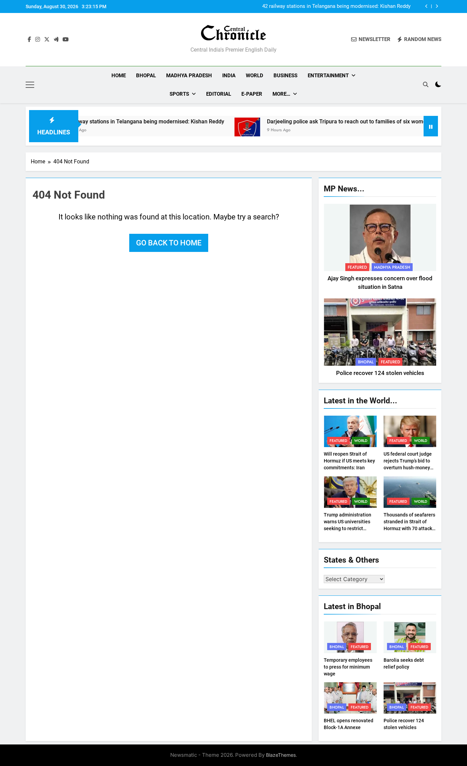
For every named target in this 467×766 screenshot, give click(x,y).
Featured (357, 267)
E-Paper (251, 94)
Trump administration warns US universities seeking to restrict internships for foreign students (348, 528)
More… (281, 94)
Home (118, 75)
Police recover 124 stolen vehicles (380, 373)
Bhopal (146, 75)
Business (285, 75)
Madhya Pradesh (189, 75)
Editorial (218, 94)
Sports (179, 94)
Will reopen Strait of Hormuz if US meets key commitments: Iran (349, 460)
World (254, 75)
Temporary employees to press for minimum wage (348, 666)
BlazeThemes (281, 755)
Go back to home (168, 243)
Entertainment (328, 75)
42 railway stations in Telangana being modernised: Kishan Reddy (336, 6)
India (229, 75)
